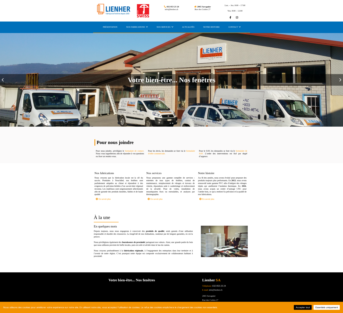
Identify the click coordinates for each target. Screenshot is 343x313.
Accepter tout (303, 307)
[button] (147, 27)
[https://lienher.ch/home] (118, 9)
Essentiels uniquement (326, 307)
